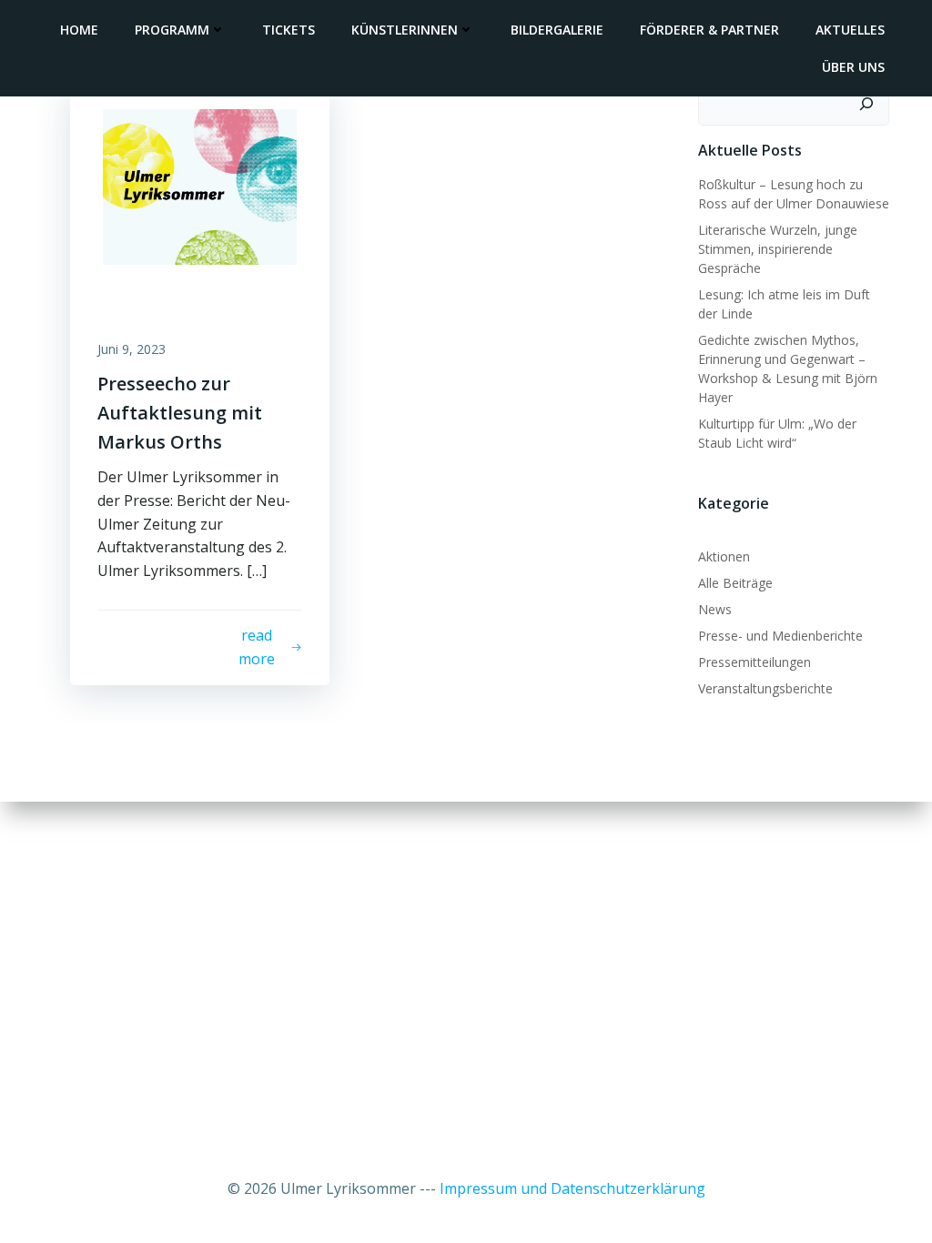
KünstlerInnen (404, 29)
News (715, 609)
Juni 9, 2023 (131, 349)
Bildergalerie (557, 29)
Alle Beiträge (735, 582)
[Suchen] (866, 104)
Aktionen (724, 556)
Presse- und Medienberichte (780, 635)
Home (79, 29)
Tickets (288, 29)
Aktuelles (850, 29)
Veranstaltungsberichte (765, 688)
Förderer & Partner (709, 29)
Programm (172, 29)
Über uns (853, 67)
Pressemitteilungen (754, 662)
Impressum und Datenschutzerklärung (572, 1188)
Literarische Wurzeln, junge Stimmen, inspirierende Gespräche (777, 249)
